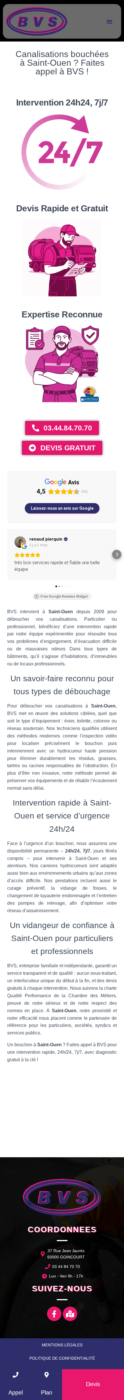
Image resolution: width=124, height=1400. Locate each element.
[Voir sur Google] (20, 542)
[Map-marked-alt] (70, 1314)
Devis (93, 1384)
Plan (46, 1392)
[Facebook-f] (54, 1314)
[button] (109, 21)
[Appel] (15, 1375)
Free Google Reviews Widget (64, 596)
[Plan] (46, 1375)
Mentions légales (62, 1345)
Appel (15, 1392)
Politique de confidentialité (62, 1358)
